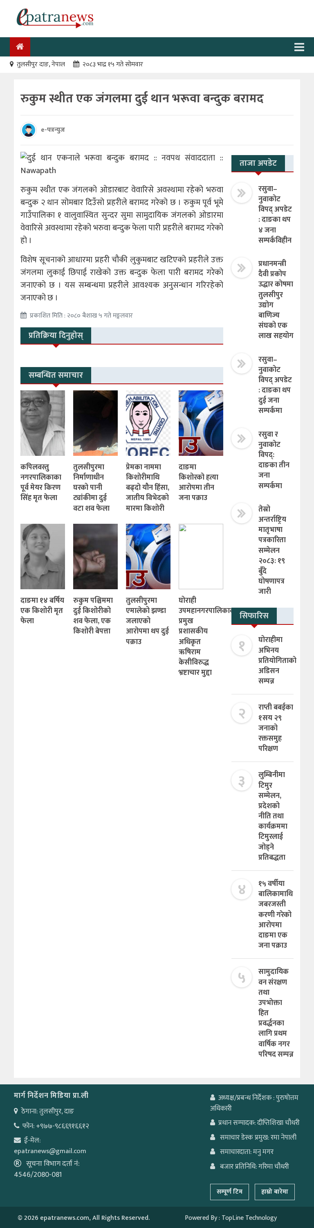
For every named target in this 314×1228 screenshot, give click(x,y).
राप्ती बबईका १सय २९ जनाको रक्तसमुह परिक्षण (275, 728)
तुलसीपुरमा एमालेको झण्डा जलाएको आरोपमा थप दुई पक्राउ (147, 621)
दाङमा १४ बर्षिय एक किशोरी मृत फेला (42, 611)
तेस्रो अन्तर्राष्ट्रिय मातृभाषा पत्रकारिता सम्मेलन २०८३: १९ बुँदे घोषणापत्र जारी (272, 550)
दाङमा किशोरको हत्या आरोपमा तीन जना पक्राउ (198, 483)
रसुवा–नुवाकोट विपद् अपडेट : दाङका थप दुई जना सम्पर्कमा (275, 385)
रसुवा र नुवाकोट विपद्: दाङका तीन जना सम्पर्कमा (273, 460)
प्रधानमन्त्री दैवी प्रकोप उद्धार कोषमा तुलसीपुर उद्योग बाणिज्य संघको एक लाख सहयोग (276, 300)
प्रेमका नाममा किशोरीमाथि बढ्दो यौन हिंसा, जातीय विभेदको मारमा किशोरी (147, 488)
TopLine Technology (249, 1217)
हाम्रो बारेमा (274, 1191)
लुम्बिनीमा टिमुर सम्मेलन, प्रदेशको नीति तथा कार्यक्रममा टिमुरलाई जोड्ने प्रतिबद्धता (272, 816)
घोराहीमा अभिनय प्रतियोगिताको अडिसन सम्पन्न (277, 660)
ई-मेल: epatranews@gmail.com (50, 1146)
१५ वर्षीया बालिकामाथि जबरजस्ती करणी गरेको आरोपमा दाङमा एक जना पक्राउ (275, 915)
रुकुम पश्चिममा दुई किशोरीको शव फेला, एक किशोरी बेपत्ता (93, 616)
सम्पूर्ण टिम (229, 1191)
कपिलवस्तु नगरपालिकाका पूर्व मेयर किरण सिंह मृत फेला (40, 483)
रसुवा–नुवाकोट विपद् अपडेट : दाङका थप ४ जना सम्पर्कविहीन (275, 215)
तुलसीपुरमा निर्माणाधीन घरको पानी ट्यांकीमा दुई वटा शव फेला (91, 488)
